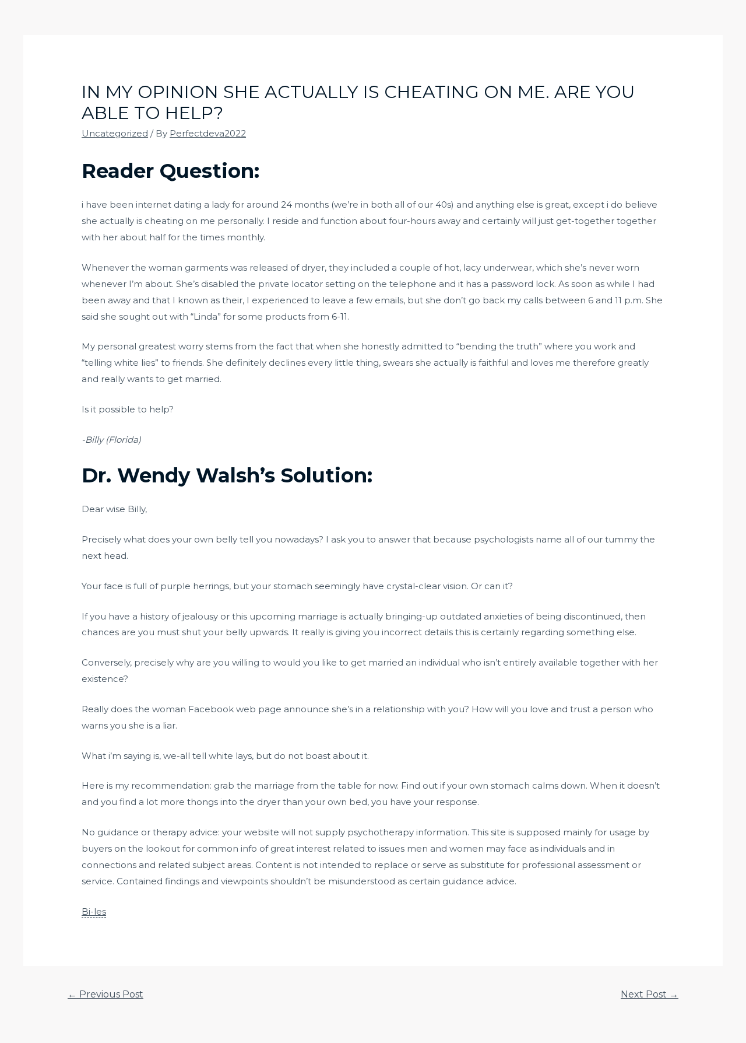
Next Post (649, 994)
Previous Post (105, 994)
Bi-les (94, 911)
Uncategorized (115, 133)
